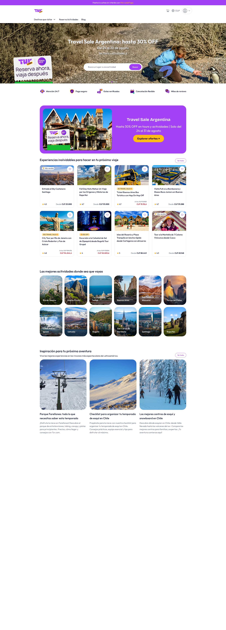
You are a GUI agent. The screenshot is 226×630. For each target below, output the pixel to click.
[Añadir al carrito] (167, 10)
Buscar (135, 67)
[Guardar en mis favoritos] (70, 169)
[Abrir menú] (187, 10)
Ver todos (180, 161)
